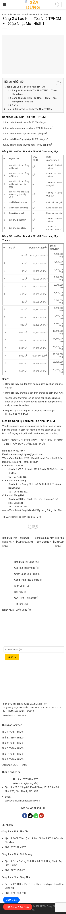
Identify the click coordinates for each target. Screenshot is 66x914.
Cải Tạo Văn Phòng (24, 567)
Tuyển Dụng (20, 609)
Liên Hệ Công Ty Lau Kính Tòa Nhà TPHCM (29, 109)
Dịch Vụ (18, 585)
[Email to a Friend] (35, 526)
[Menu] (4, 4)
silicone (16, 213)
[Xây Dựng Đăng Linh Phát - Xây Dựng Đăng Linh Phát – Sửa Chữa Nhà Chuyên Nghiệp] (33, 4)
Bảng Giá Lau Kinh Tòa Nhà (15, 15)
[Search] (56, 4)
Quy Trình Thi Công (24, 597)
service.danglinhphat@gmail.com (26, 454)
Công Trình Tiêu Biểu (25, 579)
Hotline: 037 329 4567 (17, 906)
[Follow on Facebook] (24, 815)
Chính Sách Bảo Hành (25, 573)
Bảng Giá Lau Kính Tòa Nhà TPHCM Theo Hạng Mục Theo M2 (34, 100)
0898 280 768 (20, 506)
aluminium (21, 220)
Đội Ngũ (18, 591)
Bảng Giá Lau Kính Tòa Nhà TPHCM (25, 86)
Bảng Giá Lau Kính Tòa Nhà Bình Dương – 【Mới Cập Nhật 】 (49, 541)
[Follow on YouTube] (41, 815)
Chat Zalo (11, 899)
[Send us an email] (30, 815)
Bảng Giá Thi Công (39, 15)
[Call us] (35, 815)
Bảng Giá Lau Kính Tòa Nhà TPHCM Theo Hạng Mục (34, 92)
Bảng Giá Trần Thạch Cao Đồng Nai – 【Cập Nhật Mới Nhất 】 (17, 541)
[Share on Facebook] (30, 526)
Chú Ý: (15, 105)
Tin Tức (18, 603)
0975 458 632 (20, 491)
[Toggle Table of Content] (57, 82)
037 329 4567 (18, 450)
